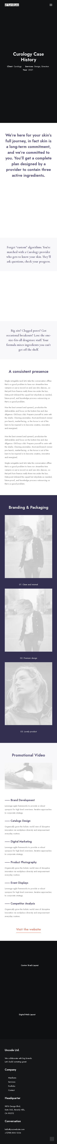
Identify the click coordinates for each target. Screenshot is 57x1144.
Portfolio (11, 1086)
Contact (11, 1090)
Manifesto (12, 1077)
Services (11, 1081)
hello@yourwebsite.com (15, 1129)
